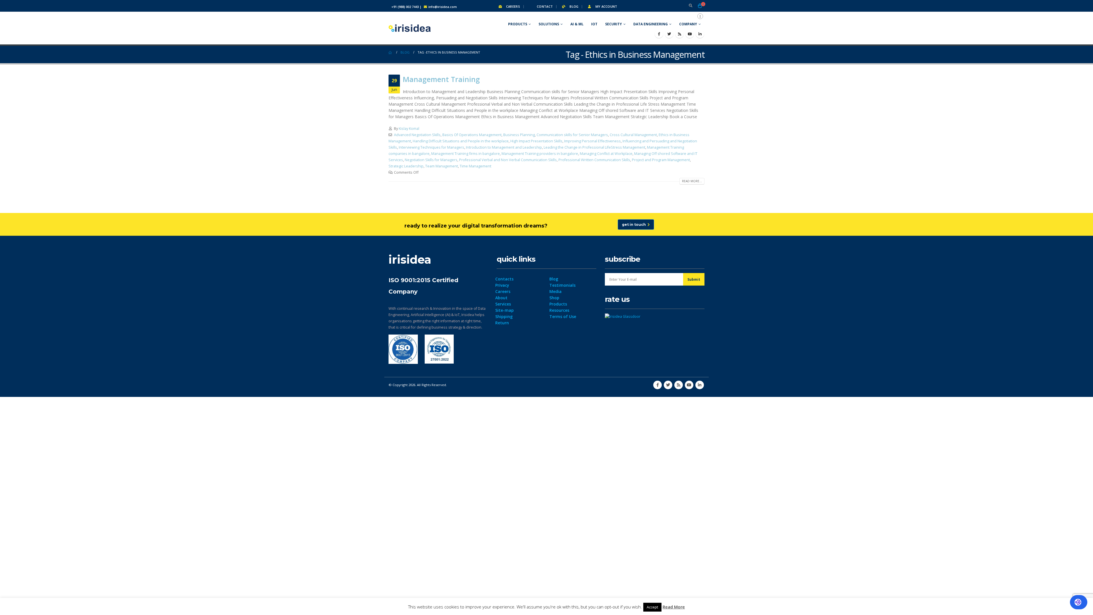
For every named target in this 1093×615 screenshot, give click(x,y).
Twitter (668, 385)
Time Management (475, 166)
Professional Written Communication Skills (594, 159)
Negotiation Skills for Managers (431, 159)
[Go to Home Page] (391, 52)
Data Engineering (650, 24)
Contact (544, 6)
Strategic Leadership (406, 166)
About (501, 297)
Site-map (504, 310)
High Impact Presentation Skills (536, 141)
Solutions (549, 24)
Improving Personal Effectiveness (592, 141)
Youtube (689, 385)
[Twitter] (669, 34)
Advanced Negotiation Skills (417, 134)
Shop (554, 297)
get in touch (635, 224)
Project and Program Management (661, 159)
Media (555, 291)
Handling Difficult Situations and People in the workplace (461, 141)
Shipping (504, 316)
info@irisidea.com (442, 7)
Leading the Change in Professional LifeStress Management (594, 147)
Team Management (441, 166)
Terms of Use (562, 316)
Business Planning (519, 134)
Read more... (692, 181)
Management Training (441, 79)
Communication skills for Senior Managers (572, 134)
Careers (512, 6)
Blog (573, 6)
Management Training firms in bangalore (465, 153)
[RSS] (679, 34)
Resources (559, 310)
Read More (674, 607)
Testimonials (562, 285)
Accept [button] (652, 607)
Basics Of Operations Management (472, 134)
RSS (678, 385)
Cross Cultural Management (633, 134)
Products (517, 24)
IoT (594, 24)
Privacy (502, 285)
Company (688, 24)
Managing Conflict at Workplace (606, 153)
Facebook (657, 385)
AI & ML (577, 24)
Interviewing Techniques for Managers (431, 147)
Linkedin (699, 385)
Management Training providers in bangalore (540, 153)
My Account (605, 6)
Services (503, 304)
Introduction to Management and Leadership (504, 147)
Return (502, 322)
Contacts (504, 279)
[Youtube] (689, 34)
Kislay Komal (409, 128)
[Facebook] (659, 34)
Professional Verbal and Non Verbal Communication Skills (508, 159)
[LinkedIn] (700, 34)
